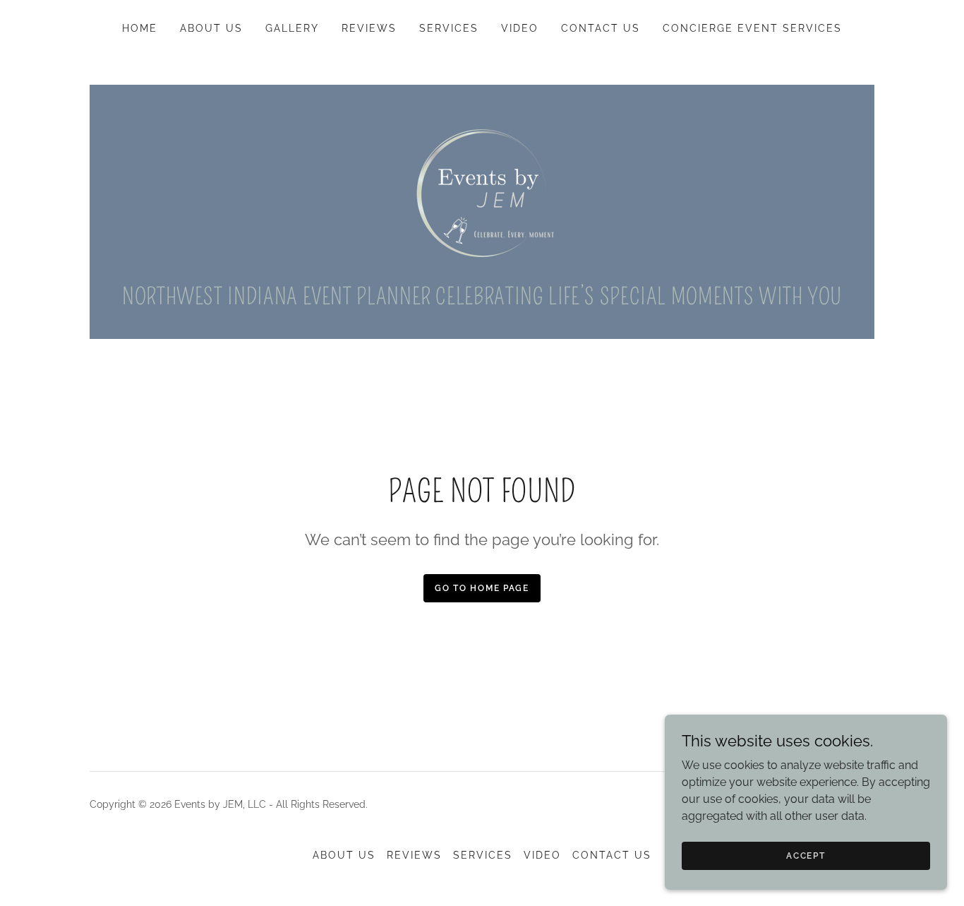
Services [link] (448, 28)
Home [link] (139, 28)
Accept (805, 855)
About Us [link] (211, 28)
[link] (482, 191)
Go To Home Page (482, 588)
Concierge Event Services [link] (752, 28)
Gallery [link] (292, 28)
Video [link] (519, 28)
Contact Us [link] (600, 28)
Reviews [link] (369, 28)
